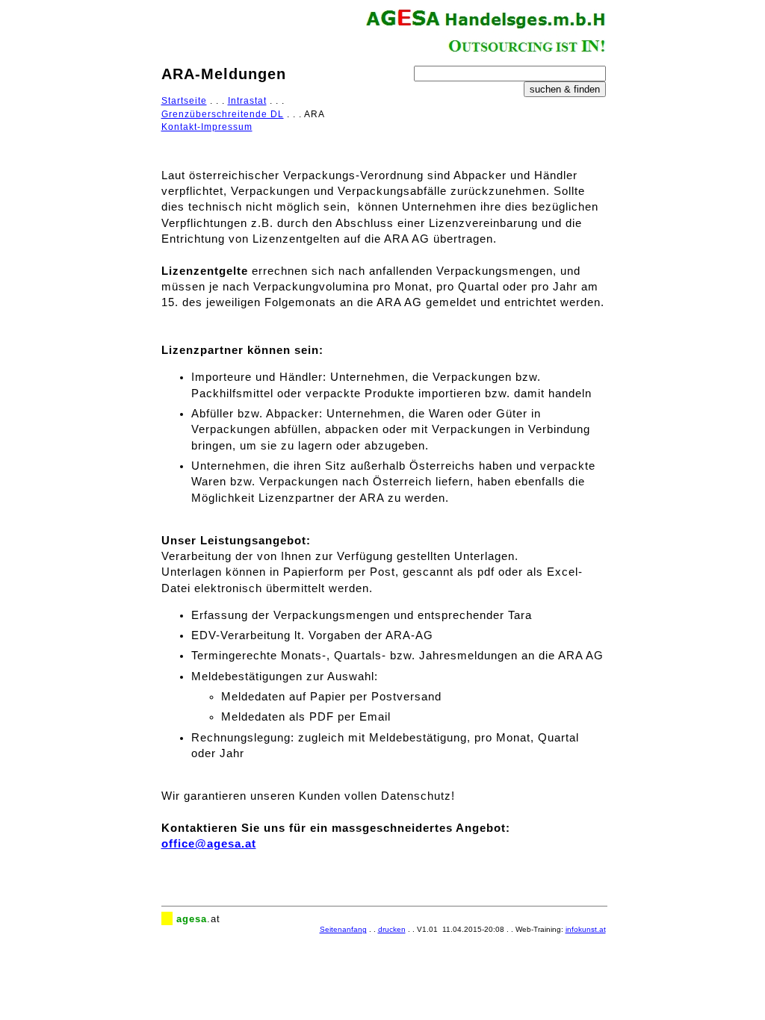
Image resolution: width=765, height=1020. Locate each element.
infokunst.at (586, 929)
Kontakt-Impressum (207, 127)
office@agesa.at (208, 844)
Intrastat (247, 101)
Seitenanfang (343, 929)
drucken (392, 929)
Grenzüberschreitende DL (222, 114)
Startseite (184, 101)
